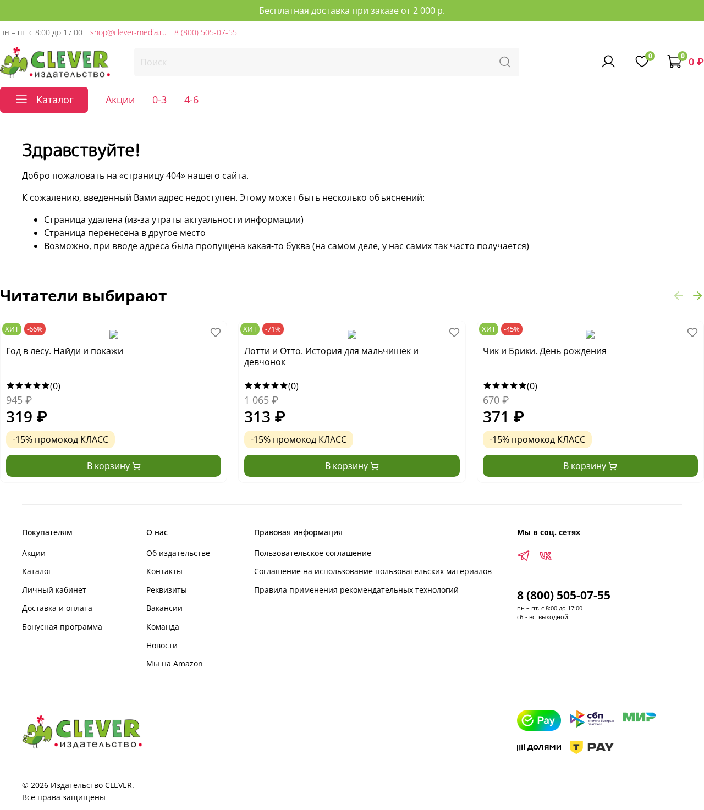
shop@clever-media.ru (128, 32)
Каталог (37, 571)
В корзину (109, 466)
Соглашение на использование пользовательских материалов (373, 571)
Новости (162, 645)
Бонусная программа (62, 626)
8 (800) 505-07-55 (205, 32)
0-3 (159, 99)
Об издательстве (178, 553)
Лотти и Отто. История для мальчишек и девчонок (331, 356)
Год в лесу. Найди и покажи (64, 351)
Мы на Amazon (174, 663)
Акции (120, 99)
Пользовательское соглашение (312, 553)
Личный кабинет (54, 590)
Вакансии (164, 608)
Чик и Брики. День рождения (545, 351)
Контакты (164, 571)
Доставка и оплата (57, 608)
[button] (678, 295)
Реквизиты (166, 590)
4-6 (191, 99)
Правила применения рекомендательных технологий (356, 590)
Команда (162, 626)
